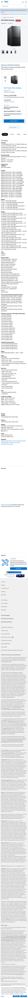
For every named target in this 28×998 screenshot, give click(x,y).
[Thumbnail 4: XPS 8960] (15, 52)
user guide (5, 720)
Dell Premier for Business (7, 618)
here (17, 777)
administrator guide (12, 721)
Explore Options (14, 121)
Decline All (16, 996)
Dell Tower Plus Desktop (12, 88)
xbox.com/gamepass (9, 757)
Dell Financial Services (6, 622)
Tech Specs (5, 134)
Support (25, 134)
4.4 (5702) (10, 23)
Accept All (23, 996)
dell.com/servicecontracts (8, 697)
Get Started (18, 568)
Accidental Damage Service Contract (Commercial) (13, 709)
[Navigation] (2, 2)
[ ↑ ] (14, 697)
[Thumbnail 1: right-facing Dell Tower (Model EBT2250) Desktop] (5, 77)
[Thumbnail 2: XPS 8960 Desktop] (7, 52)
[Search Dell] (25, 6)
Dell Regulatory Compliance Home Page (10, 442)
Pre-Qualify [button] (11, 101)
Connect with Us (5, 588)
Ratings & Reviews (5, 504)
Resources (3, 610)
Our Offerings (4, 600)
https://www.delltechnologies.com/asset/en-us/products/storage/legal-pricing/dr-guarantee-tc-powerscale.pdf (13, 741)
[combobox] (14, 6)
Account (3, 581)
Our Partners (4, 606)
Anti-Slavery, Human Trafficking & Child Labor (12, 650)
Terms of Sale (4, 630)
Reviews (18, 134)
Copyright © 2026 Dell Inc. (7, 627)
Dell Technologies (5, 615)
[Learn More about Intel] (20, 575)
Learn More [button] (6, 101)
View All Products (13, 127)
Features (12, 134)
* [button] (5, 199)
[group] (14, 37)
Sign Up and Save (4, 14)
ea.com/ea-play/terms (19, 757)
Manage (2, 996)
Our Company (4, 603)
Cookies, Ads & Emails (6, 640)
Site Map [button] (3, 591)
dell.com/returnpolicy (7, 661)
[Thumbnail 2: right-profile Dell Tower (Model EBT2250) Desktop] (5, 81)
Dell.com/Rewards (19, 974)
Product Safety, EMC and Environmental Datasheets (13, 441)
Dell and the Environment (7, 444)
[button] (22, 2)
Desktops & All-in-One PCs (8, 17)
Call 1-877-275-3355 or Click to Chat (18, 14)
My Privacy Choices (6, 637)
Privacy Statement (5, 634)
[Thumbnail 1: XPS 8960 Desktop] (3, 52)
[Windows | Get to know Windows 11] (14, 572)
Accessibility (4, 647)
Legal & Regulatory (5, 643)
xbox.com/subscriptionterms (8, 752)
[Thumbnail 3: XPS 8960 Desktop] (11, 52)
